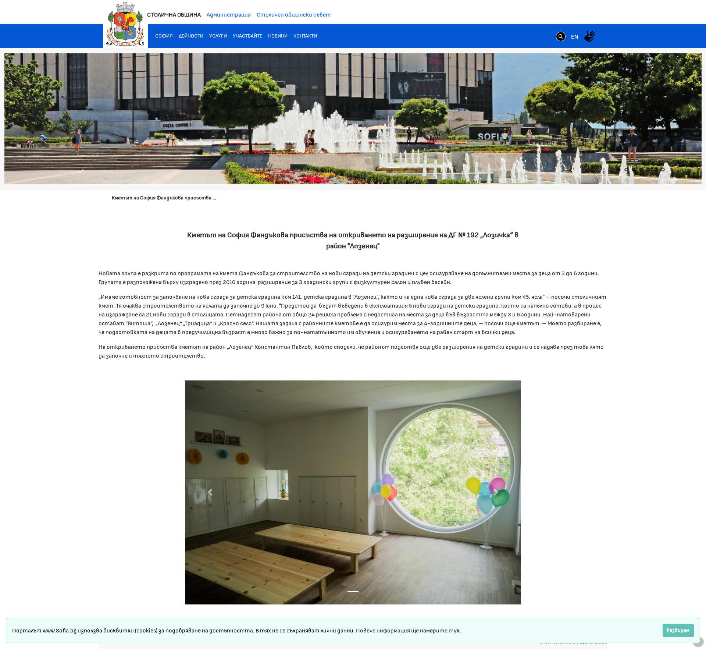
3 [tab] (633, 169)
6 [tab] (655, 169)
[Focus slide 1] (353, 591)
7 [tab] (663, 169)
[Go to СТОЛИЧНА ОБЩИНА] (125, 24)
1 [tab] (619, 169)
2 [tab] (626, 169)
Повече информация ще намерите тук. (408, 630)
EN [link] (574, 36)
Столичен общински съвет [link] (294, 14)
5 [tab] (648, 169)
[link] (560, 37)
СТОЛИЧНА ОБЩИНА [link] (174, 14)
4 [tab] (641, 169)
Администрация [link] (229, 14)
